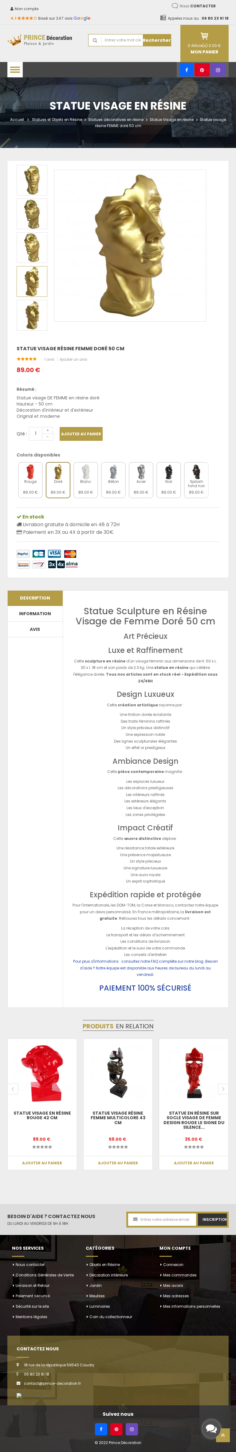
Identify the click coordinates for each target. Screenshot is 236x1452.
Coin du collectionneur (110, 1316)
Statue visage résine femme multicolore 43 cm (118, 1118)
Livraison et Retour (32, 1285)
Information (35, 614)
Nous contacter (30, 1264)
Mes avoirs (173, 1285)
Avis (35, 629)
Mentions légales (31, 1316)
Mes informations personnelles (191, 1306)
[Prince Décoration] (43, 40)
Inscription (215, 1219)
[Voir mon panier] (204, 36)
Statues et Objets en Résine (57, 119)
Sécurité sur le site (32, 1306)
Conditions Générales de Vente (45, 1275)
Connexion (173, 1264)
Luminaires (99, 1306)
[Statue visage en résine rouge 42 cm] (42, 1073)
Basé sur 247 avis (50, 18)
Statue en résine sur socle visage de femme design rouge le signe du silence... (193, 1120)
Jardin (95, 1285)
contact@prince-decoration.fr (52, 1383)
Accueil (17, 119)
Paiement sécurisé (33, 1296)
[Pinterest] (202, 69)
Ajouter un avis (73, 359)
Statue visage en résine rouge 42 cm (42, 1115)
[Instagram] (218, 69)
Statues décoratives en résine (116, 119)
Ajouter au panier (81, 434)
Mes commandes (180, 1275)
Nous (198, 6)
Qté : (22, 434)
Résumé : (27, 389)
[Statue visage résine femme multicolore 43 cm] (118, 1073)
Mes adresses (176, 1296)
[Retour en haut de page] (223, 1437)
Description (35, 598)
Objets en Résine (104, 1264)
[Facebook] (187, 69)
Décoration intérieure (108, 1275)
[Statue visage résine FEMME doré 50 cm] (32, 180)
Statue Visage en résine (172, 119)
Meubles (97, 1296)
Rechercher (157, 40)
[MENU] (15, 69)
